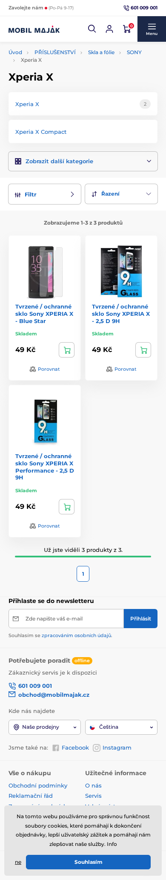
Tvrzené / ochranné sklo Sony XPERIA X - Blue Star (44, 313)
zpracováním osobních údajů (76, 635)
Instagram (117, 747)
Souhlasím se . (60, 635)
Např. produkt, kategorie (63, 53)
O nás (93, 785)
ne (18, 862)
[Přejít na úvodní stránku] (34, 29)
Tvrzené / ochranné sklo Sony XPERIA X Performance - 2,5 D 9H (44, 467)
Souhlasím (88, 862)
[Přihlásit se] (109, 29)
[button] (92, 29)
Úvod (15, 52)
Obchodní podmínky (38, 785)
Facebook (75, 747)
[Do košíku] (66, 350)
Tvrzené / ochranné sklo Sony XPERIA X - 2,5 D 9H (121, 313)
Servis (93, 795)
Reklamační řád (31, 795)
